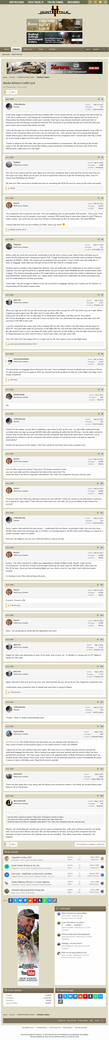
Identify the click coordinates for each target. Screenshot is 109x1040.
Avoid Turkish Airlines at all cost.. (26, 866)
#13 (101, 585)
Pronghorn (65, 948)
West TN (100, 400)
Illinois (101, 208)
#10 (101, 483)
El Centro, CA (98, 305)
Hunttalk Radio (41, 1027)
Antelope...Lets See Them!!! (72, 944)
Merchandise (67, 1027)
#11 (101, 513)
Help (91, 1020)
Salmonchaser (94, 884)
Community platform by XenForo (40, 1034)
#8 (102, 414)
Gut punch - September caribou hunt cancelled (32, 874)
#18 (101, 726)
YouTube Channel (81, 1027)
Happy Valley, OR (97, 779)
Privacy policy (83, 1020)
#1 (102, 99)
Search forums (17, 54)
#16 (101, 666)
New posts (6, 54)
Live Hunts (65, 930)
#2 (102, 157)
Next (12, 92)
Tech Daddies (84, 1034)
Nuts (13, 893)
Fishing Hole (30, 893)
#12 (101, 547)
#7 (102, 390)
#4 (102, 239)
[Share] (98, 99)
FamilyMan (15, 885)
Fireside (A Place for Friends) (41, 868)
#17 (101, 702)
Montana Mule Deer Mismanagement (76, 934)
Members (52, 49)
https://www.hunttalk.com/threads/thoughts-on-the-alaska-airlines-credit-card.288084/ (41, 745)
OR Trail (100, 364)
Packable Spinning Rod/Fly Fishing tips (28, 890)
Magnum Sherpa (17, 876)
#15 (101, 639)
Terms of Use (71, 1020)
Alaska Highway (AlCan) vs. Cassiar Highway (31, 882)
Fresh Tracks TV (54, 1027)
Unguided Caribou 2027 (22, 857)
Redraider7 (15, 860)
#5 (102, 295)
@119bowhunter (13, 742)
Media (40, 49)
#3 (102, 198)
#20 (101, 796)
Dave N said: (13, 813)
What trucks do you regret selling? (74, 913)
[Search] (104, 49)
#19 (101, 769)
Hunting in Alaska (36, 860)
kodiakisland (94, 868)
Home (6, 49)
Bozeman (100, 806)
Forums (16, 49)
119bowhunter (10, 87)
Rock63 (48, 1003)
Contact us (61, 1020)
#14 (101, 615)
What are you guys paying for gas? (74, 953)
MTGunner (15, 868)
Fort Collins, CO (97, 249)
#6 (102, 354)
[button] (34, 49)
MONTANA (65, 939)
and (23, 344)
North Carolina (98, 109)
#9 (102, 454)
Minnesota (99, 167)
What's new (28, 49)
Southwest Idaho (97, 737)
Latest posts (65, 909)
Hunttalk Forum (27, 1027)
